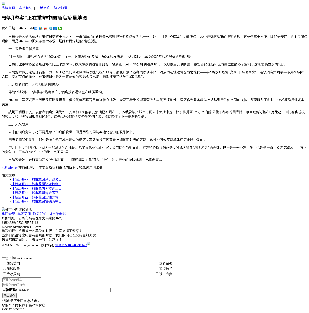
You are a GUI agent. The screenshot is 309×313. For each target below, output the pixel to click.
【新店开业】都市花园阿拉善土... (36, 188)
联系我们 (40, 214)
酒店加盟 (60, 8)
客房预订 (26, 8)
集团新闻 (24, 214)
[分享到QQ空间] (40, 28)
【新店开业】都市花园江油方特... (36, 197)
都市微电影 (57, 214)
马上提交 (9, 295)
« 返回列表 (10, 167)
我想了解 (17, 258)
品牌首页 (8, 8)
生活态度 (43, 8)
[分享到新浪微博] (45, 28)
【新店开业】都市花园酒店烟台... (36, 184)
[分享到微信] (60, 28)
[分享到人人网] (55, 28)
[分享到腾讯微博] (50, 28)
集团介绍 (8, 214)
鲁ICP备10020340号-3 (71, 245)
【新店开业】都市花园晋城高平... (36, 193)
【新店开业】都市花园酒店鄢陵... (36, 179)
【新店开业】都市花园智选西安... (36, 201)
